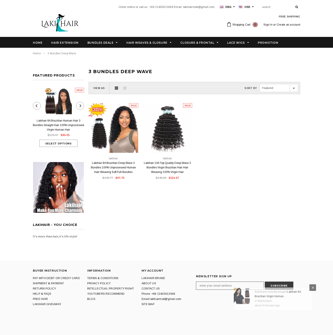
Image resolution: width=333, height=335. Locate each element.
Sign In (268, 24)
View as (99, 88)
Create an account (288, 24)
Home (37, 53)
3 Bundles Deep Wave (62, 53)
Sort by (250, 88)
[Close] (312, 291)
